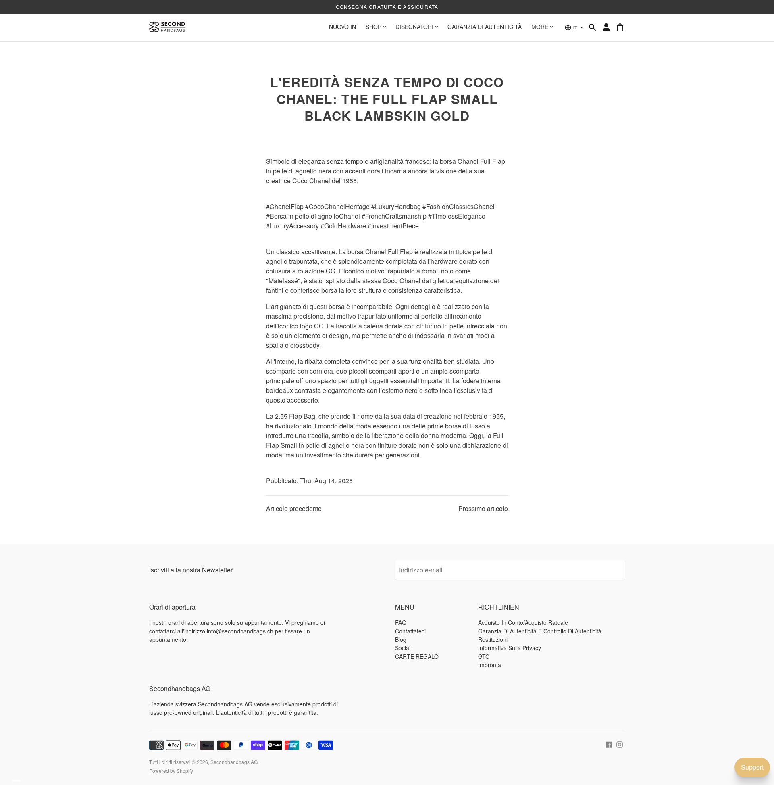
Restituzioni (493, 639)
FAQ (400, 622)
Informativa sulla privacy (509, 648)
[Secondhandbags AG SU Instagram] (619, 744)
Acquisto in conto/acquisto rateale (523, 622)
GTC (483, 656)
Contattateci (410, 631)
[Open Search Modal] (592, 27)
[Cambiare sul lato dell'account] (606, 27)
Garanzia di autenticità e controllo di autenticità (539, 631)
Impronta (489, 665)
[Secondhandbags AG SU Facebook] (609, 744)
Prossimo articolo (483, 508)
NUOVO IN (342, 27)
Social (402, 648)
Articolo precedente (294, 508)
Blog (400, 639)
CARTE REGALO (417, 656)
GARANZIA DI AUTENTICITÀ (484, 27)
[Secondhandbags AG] (167, 27)
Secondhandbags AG (234, 761)
